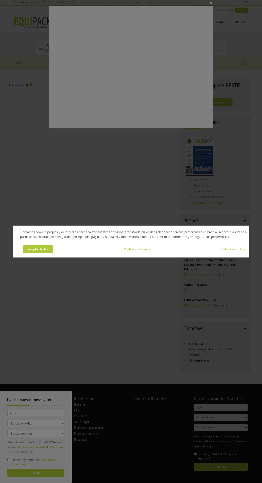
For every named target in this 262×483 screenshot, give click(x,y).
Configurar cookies (233, 249)
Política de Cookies (137, 249)
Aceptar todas (38, 249)
